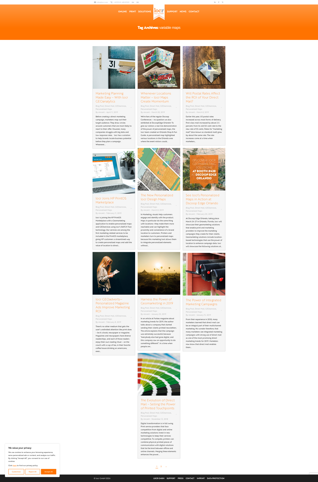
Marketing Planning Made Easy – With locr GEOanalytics (112, 97)
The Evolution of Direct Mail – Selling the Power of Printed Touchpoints (158, 404)
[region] (32, 460)
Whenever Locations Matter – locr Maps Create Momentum (156, 97)
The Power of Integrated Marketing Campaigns (203, 302)
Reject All (32, 471)
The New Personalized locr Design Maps (157, 197)
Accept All (48, 471)
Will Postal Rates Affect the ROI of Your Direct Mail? (203, 97)
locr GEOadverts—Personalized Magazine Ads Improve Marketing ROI (113, 305)
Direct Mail (109, 106)
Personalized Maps (104, 109)
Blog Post (100, 106)
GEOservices (120, 106)
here (15, 465)
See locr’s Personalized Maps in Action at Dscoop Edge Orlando (202, 199)
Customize (16, 471)
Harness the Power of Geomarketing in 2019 (157, 301)
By (100, 112)
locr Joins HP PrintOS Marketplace (111, 200)
